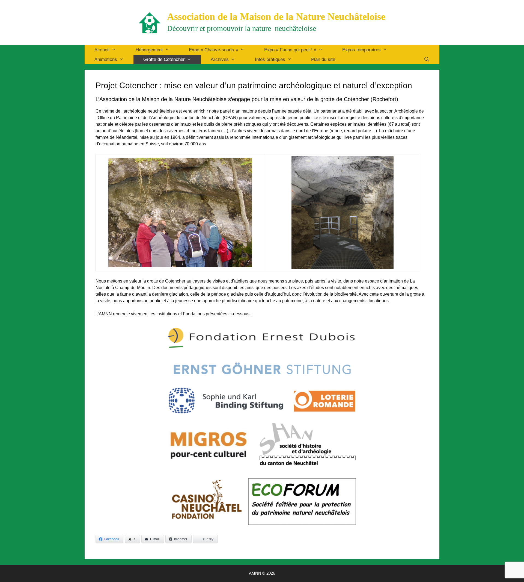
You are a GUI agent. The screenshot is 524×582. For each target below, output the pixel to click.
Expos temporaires (361, 49)
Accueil (101, 49)
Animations (105, 59)
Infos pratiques (270, 59)
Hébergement (149, 49)
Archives (220, 59)
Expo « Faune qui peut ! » (290, 49)
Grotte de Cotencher (164, 59)
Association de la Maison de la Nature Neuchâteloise (276, 16)
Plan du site (323, 59)
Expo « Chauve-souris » (213, 49)
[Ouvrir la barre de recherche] (426, 59)
